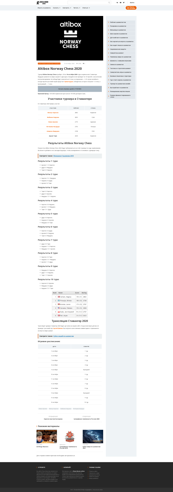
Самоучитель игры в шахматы (120, 72)
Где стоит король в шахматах (120, 80)
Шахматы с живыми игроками (120, 61)
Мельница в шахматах (118, 30)
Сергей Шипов (58, 328)
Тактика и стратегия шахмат (120, 68)
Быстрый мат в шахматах (119, 87)
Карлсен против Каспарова (53, 419)
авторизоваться (70, 455)
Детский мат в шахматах (119, 37)
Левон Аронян (53, 122)
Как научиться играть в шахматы (121, 41)
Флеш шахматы (93, 478)
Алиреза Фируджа (53, 131)
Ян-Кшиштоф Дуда (53, 126)
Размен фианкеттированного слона (120, 96)
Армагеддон (68, 81)
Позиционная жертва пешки (120, 91)
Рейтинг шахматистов (118, 22)
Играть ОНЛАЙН (132, 7)
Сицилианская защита (118, 49)
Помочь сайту (93, 471)
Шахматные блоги (94, 475)
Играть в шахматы (44, 8)
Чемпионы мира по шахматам (120, 57)
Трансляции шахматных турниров (49, 63)
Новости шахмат (94, 476)
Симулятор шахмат (117, 53)
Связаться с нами (94, 473)
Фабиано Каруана (53, 117)
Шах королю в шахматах (118, 34)
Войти (132, 2)
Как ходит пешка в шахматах (120, 45)
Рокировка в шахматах (118, 26)
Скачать (56, 8)
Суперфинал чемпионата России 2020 (86, 419)
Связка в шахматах (117, 64)
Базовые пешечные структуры (120, 76)
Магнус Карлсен (53, 112)
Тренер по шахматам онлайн (120, 84)
